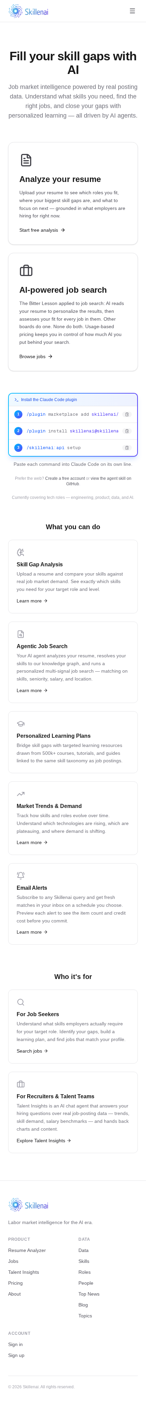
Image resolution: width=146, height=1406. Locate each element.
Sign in (15, 1344)
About (14, 1294)
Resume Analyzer (27, 1250)
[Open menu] (132, 10)
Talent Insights (23, 1272)
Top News (88, 1294)
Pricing (15, 1283)
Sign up (16, 1355)
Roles (84, 1272)
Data (83, 1250)
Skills (83, 1261)
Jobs (13, 1261)
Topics (85, 1315)
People (85, 1283)
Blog (83, 1305)
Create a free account (65, 478)
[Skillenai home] (28, 11)
